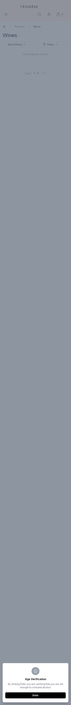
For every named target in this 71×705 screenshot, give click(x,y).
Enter (36, 695)
